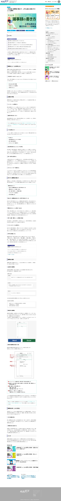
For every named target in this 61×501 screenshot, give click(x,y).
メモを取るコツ (48, 39)
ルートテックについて (36, 490)
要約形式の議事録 (50, 55)
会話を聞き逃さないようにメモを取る (53, 40)
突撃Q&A (49, 1)
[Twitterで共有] (11, 30)
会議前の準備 (48, 35)
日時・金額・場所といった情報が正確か (54, 49)
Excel (29, 340)
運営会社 (34, 494)
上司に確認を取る (50, 59)
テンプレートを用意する (51, 36)
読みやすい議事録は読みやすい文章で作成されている (54, 46)
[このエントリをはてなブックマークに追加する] (30, 30)
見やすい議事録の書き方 (49, 44)
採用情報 (34, 495)
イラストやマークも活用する (52, 50)
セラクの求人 (54, 1)
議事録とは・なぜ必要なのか (50, 32)
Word (14, 340)
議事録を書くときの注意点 (50, 58)
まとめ (47, 62)
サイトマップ (35, 493)
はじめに (47, 31)
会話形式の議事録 (50, 54)
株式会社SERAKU (36, 499)
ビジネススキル (10, 32)
